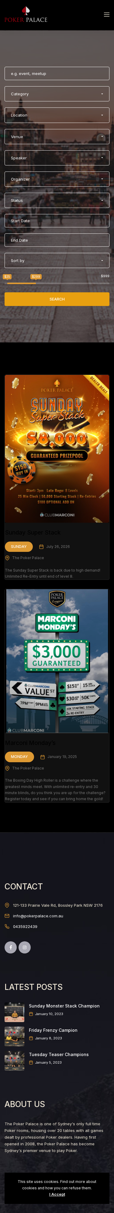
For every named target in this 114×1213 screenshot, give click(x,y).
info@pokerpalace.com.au (38, 915)
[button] (57, 93)
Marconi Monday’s (30, 742)
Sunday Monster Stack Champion (64, 1005)
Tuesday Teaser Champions (59, 1054)
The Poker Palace (28, 558)
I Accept (57, 1194)
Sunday (19, 546)
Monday (19, 756)
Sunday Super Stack (32, 532)
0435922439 (25, 926)
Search (57, 299)
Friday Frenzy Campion (53, 1030)
